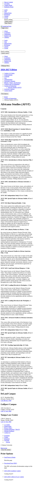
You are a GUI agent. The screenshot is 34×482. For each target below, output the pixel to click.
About (6, 31)
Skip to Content (8, 2)
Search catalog (8, 19)
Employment (7, 426)
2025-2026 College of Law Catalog (14, 477)
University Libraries (9, 81)
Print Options (4, 93)
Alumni (6, 16)
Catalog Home (8, 5)
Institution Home (8, 7)
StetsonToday (8, 13)
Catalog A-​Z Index (9, 73)
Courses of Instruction (10, 86)
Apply (6, 10)
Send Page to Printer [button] (9, 457)
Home (6, 97)
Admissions (7, 34)
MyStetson (7, 14)
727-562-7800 (6, 411)
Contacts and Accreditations (12, 84)
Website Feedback (9, 431)
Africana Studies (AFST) (15, 87)
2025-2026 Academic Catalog (12, 471)
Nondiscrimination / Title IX (12, 429)
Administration (8, 79)
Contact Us (7, 432)
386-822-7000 (6, 400)
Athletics (6, 37)
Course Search (8, 90)
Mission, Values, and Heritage (12, 82)
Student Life (7, 36)
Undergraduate (8, 75)
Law (5, 78)
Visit (5, 11)
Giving (6, 17)
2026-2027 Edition (9, 69)
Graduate (6, 76)
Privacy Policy (8, 428)
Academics (7, 32)
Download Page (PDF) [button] (10, 463)
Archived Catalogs (9, 89)
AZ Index (7, 3)
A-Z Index (7, 424)
